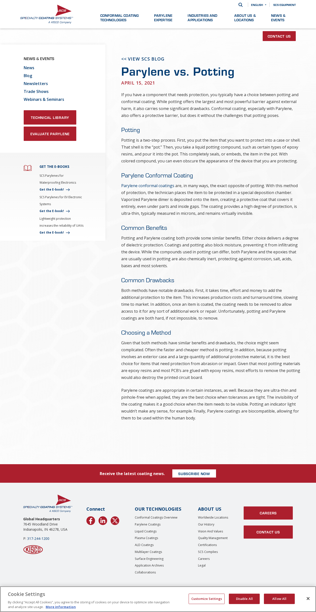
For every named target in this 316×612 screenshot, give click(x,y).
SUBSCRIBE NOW (194, 473)
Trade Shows (36, 91)
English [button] (257, 5)
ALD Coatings (144, 545)
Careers (204, 559)
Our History (206, 524)
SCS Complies (208, 552)
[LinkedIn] (103, 520)
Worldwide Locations (213, 517)
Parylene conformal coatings (147, 185)
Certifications (207, 545)
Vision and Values (210, 531)
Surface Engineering (149, 559)
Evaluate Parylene (50, 133)
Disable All (244, 598)
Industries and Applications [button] (202, 17)
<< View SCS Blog (142, 59)
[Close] (308, 598)
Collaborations (145, 572)
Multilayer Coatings (148, 552)
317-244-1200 (38, 538)
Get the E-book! (52, 189)
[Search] (240, 4)
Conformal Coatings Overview (156, 517)
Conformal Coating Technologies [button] (119, 17)
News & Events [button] (278, 17)
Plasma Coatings (146, 538)
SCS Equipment (284, 5)
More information (61, 607)
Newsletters (36, 83)
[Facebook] (90, 520)
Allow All (279, 598)
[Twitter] (115, 520)
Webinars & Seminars (44, 99)
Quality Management (213, 538)
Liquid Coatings (146, 531)
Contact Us (279, 36)
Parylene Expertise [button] (163, 17)
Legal (202, 565)
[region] (158, 599)
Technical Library (50, 117)
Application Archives (149, 565)
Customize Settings (206, 598)
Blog (28, 75)
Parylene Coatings (147, 524)
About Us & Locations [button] (245, 17)
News (29, 67)
